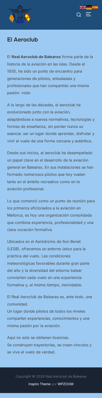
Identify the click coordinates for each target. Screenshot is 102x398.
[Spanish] (95, 7)
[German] (89, 7)
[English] (83, 7)
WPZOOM (66, 384)
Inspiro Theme (39, 384)
